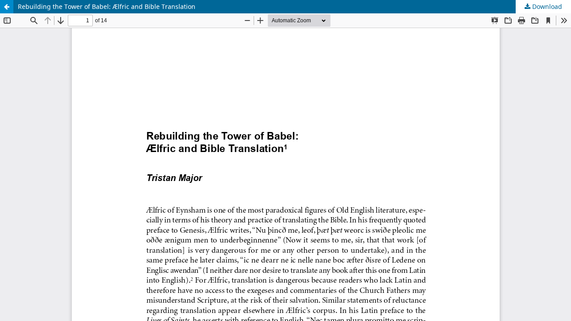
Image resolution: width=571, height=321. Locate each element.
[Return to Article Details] (6, 6)
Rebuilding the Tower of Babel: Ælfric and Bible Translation (106, 6)
